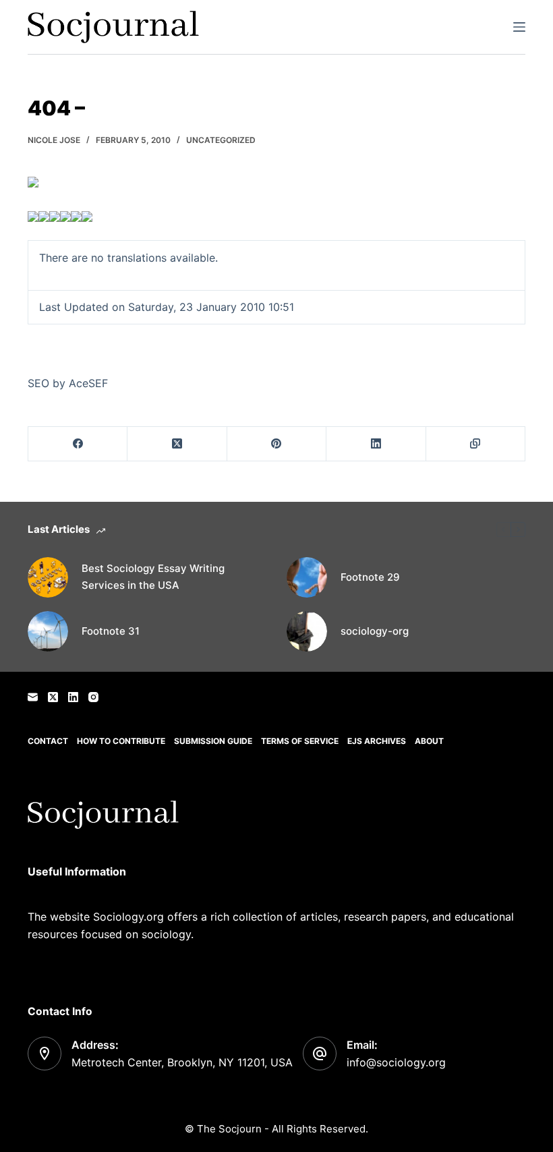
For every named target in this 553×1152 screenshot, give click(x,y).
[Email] (33, 697)
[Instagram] (93, 697)
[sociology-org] (307, 631)
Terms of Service (300, 741)
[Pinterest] (276, 444)
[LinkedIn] (376, 444)
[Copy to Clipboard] (475, 444)
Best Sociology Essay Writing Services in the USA (153, 577)
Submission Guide (213, 741)
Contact (48, 741)
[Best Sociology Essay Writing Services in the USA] (48, 577)
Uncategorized (221, 140)
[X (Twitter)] (177, 444)
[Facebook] (77, 444)
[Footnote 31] (48, 631)
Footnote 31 (111, 631)
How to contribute (121, 741)
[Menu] (519, 27)
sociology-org (375, 631)
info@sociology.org (396, 1062)
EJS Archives (376, 741)
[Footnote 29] (307, 577)
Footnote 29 (370, 577)
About (429, 741)
